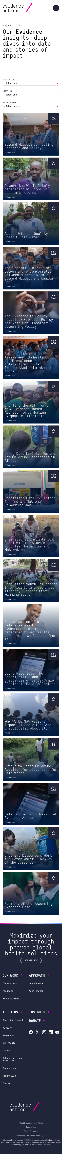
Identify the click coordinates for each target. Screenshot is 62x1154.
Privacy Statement (31, 1131)
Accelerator (36, 990)
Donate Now (31, 960)
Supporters (9, 1068)
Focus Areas (10, 983)
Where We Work (11, 998)
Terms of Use (31, 1127)
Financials (9, 1075)
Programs (8, 990)
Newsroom (8, 1035)
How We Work (36, 983)
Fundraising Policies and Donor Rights (31, 1135)
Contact (7, 1083)
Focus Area (8, 79)
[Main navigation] (56, 8)
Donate (35, 1020)
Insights (37, 1012)
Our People (9, 1042)
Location (7, 91)
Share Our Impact (13, 1020)
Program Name (9, 102)
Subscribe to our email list (13, 1059)
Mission (7, 1027)
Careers (7, 1050)
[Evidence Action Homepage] (24, 8)
